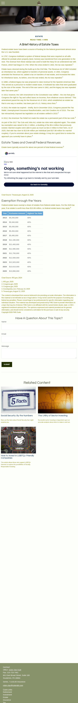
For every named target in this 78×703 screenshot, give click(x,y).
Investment (7, 695)
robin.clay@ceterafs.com (13, 686)
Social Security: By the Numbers (17, 415)
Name (4, 322)
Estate (5, 697)
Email (4, 334)
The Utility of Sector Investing (52, 415)
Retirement (7, 692)
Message (5, 346)
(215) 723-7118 (15, 670)
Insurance (7, 700)
